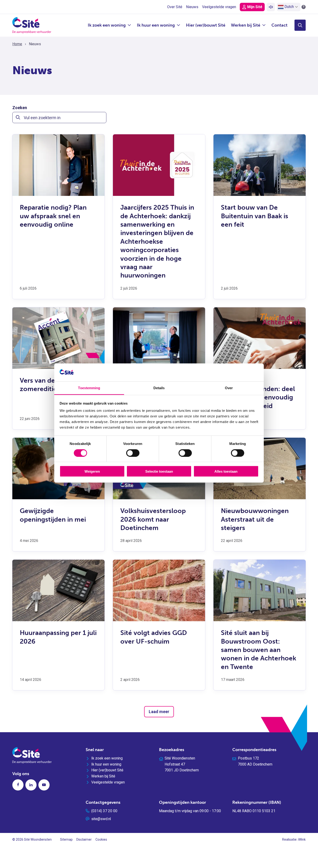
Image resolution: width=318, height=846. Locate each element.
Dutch (289, 6)
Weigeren (92, 471)
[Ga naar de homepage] (31, 25)
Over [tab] (229, 388)
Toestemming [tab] (89, 388)
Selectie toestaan (159, 471)
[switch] (132, 453)
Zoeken (19, 107)
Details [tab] (159, 388)
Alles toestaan (225, 471)
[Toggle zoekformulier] (300, 25)
